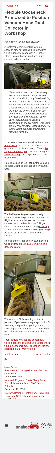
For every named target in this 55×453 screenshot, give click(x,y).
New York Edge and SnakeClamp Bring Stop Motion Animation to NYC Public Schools (25, 383)
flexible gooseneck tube (16, 343)
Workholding (28, 349)
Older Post (12, 6)
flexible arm (17, 340)
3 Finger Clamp (12, 154)
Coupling (44, 226)
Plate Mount (10, 145)
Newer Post (41, 6)
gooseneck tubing (39, 346)
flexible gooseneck (33, 340)
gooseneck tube (20, 346)
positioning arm (12, 349)
